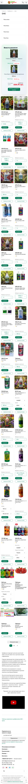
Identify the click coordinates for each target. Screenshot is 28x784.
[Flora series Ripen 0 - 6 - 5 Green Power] (21, 490)
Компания (4, 749)
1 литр (4, 124)
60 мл (18, 513)
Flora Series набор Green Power (20, 540)
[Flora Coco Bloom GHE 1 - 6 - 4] (21, 140)
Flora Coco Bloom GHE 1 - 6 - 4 (20, 151)
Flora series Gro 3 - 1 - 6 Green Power (20, 432)
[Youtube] (6, 767)
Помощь (4, 753)
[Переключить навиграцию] (1, 2)
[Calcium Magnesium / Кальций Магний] (7, 103)
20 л (18, 439)
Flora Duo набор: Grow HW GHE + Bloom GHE (20, 289)
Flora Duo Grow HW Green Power (7, 289)
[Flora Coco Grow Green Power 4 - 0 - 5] (7, 210)
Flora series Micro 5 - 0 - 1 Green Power (20, 466)
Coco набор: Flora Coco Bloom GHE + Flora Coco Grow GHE (6, 151)
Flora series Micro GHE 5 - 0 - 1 (6, 501)
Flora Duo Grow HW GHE (20, 254)
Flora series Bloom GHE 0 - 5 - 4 (7, 432)
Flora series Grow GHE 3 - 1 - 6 (6, 466)
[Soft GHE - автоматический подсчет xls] (21, 615)
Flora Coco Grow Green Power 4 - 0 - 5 (6, 221)
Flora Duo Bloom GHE (19, 220)
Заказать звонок (18, 758)
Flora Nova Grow (5, 392)
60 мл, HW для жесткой (20, 473)
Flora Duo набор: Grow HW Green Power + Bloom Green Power (6, 324)
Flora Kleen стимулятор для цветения (20, 324)
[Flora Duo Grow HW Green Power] (7, 278)
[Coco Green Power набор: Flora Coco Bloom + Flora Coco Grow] (21, 103)
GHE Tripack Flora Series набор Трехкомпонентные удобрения (6, 585)
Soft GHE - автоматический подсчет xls (19, 626)
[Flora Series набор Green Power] (21, 529)
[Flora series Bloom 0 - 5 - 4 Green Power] (21, 382)
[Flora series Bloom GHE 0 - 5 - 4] (7, 421)
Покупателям (5, 751)
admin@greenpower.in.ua (8, 761)
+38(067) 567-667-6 (7, 758)
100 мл (18, 366)
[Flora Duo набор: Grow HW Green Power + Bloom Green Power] (7, 313)
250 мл (4, 194)
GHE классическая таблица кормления (6, 626)
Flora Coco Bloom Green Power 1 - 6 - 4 (6, 187)
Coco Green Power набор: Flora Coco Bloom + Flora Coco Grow (20, 115)
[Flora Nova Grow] (7, 382)
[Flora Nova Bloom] (21, 349)
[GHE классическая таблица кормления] (7, 615)
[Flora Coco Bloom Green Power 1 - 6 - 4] (7, 176)
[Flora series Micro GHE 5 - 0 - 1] (7, 490)
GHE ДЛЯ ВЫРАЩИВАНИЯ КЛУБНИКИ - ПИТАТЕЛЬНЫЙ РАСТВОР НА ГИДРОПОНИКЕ (21, 586)
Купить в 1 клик (7, 130)
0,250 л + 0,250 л (20, 123)
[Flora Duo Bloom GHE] (21, 210)
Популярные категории (8, 746)
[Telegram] (9, 767)
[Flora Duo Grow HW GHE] (21, 244)
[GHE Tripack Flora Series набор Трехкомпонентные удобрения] (7, 573)
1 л (17, 160)
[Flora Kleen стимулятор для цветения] (21, 313)
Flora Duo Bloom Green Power (6, 255)
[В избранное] (10, 127)
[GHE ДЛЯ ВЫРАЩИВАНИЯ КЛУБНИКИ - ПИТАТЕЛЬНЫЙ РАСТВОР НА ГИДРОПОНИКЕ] (21, 573)
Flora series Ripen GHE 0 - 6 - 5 (7, 540)
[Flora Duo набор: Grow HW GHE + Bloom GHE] (21, 278)
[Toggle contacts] (23, 2)
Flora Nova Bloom (19, 360)
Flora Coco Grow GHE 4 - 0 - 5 (20, 187)
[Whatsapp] (12, 767)
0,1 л (4, 557)
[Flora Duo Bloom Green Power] (7, 244)
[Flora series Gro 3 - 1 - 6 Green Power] (21, 421)
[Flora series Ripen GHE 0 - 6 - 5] (7, 529)
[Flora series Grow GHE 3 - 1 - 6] (7, 455)
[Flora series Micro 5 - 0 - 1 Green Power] (21, 455)
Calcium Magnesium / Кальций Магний (6, 114)
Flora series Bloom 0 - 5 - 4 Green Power (20, 393)
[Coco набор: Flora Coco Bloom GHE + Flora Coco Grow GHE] (7, 140)
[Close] (24, 777)
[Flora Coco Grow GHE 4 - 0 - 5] (21, 176)
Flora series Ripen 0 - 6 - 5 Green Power (20, 501)
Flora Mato (3, 360)
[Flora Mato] (7, 349)
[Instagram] (3, 767)
